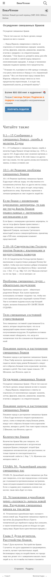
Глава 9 (7, 576)
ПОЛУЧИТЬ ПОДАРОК (18, 109)
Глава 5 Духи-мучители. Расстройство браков (19, 538)
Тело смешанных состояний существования (22, 317)
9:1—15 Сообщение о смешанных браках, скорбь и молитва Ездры (23, 139)
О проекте (19, 569)
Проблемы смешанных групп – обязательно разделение (24, 283)
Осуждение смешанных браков (24, 379)
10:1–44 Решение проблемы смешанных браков (22, 172)
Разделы (30, 569)
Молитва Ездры (38, 576)
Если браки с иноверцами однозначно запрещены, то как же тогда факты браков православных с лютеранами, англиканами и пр (24, 208)
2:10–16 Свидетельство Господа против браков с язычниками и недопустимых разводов (25, 250)
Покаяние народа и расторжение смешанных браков (25, 350)
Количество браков (16, 437)
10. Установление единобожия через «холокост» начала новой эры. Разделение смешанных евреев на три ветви (24, 503)
